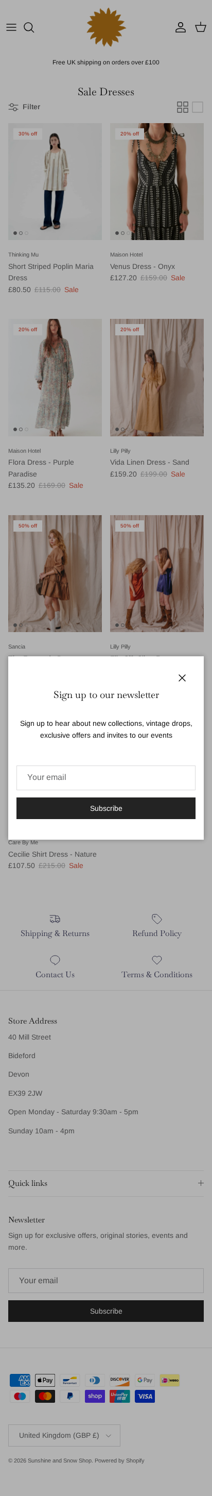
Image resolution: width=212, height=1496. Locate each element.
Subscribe (106, 808)
